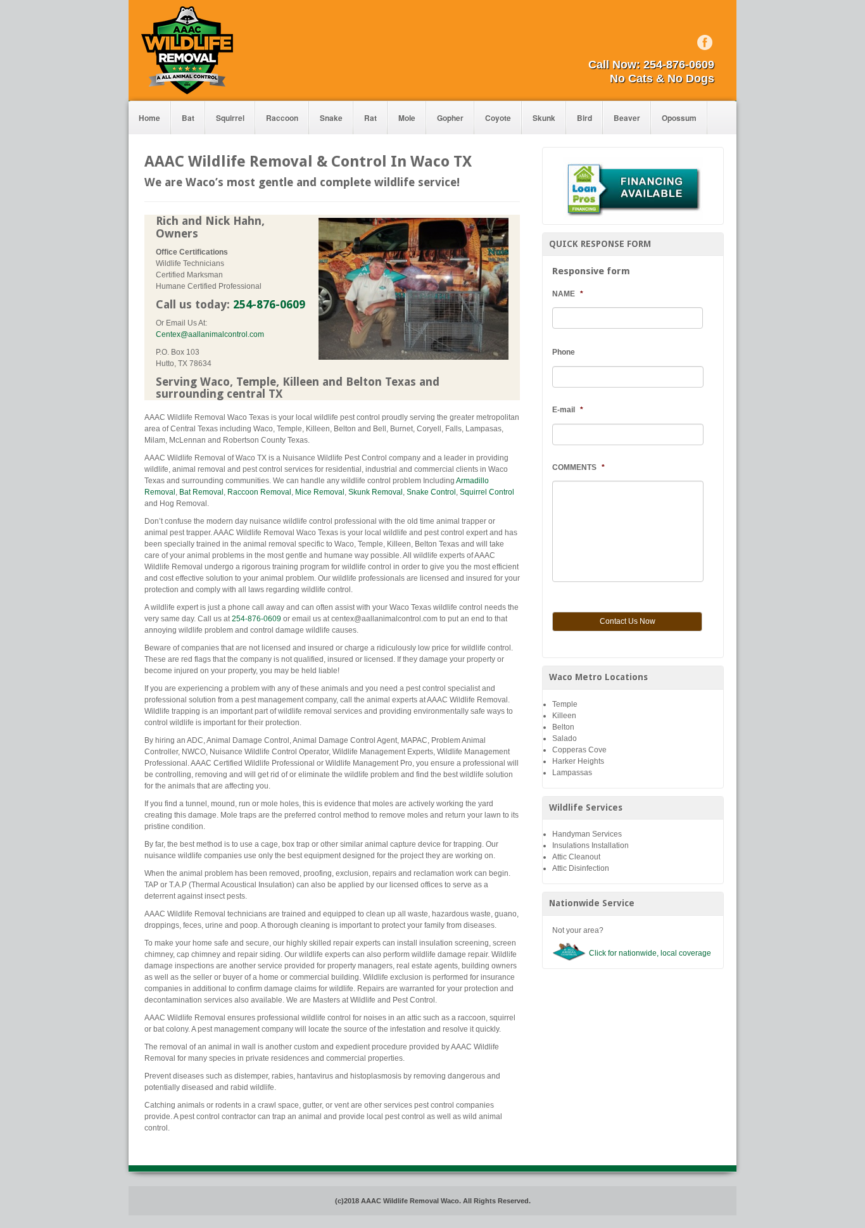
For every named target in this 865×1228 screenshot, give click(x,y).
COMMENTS (578, 467)
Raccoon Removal (259, 492)
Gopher (450, 117)
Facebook (704, 42)
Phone (563, 352)
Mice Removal (319, 492)
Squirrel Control (487, 492)
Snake (331, 117)
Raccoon (282, 117)
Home (149, 117)
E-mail (567, 409)
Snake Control (431, 492)
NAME (567, 293)
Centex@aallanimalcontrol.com (210, 334)
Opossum (679, 117)
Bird (584, 117)
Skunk (544, 117)
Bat (188, 117)
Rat (370, 117)
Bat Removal (201, 492)
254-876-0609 (678, 64)
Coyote (498, 117)
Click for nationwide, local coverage (650, 953)
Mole (406, 117)
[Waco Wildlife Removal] (187, 50)
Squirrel (230, 117)
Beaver (627, 117)
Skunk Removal (375, 492)
